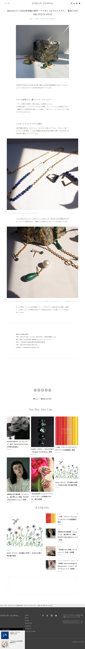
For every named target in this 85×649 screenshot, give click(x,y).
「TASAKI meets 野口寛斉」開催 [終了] (17, 641)
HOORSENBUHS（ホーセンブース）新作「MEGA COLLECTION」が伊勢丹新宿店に (18, 444)
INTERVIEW (28, 623)
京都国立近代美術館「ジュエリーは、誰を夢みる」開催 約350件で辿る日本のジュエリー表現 (18, 497)
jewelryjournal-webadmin (48, 18)
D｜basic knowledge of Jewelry (66, 560)
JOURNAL (28, 626)
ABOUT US (28, 628)
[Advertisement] (42, 375)
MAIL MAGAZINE (30, 631)
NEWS (26, 618)
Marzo (24, 87)
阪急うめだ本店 (46, 399)
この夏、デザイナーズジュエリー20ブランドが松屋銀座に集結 (66, 448)
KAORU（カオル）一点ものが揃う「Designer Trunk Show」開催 (42, 450)
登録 (82, 622)
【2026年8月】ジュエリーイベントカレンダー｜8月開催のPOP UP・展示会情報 (42, 496)
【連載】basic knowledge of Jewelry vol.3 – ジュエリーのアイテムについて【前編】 (67, 566)
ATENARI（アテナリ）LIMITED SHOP (15, 633)
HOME (1, 605)
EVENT (37, 18)
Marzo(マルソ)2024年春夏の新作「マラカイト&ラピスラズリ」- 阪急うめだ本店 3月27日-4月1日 (30, 605)
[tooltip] (71, 3)
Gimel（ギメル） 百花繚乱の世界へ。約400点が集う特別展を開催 (66, 483)
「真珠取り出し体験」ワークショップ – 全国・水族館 (67, 550)
